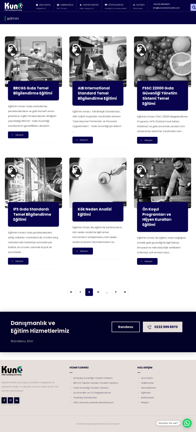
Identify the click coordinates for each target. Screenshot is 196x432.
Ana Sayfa (147, 378)
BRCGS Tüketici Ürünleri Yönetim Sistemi (95, 382)
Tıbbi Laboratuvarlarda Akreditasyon (93, 402)
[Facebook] (4, 400)
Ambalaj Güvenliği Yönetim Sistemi (93, 378)
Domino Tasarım (111, 423)
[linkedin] (16, 400)
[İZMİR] (16, 7)
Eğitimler (146, 392)
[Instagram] (10, 400)
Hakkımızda (147, 382)
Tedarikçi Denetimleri (85, 397)
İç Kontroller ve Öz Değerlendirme (92, 392)
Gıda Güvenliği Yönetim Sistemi (91, 387)
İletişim (145, 402)
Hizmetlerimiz (148, 387)
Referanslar (147, 397)
